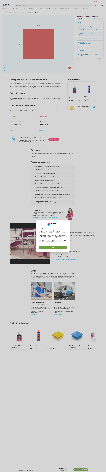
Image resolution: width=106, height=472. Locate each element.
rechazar (50, 236)
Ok (53, 247)
